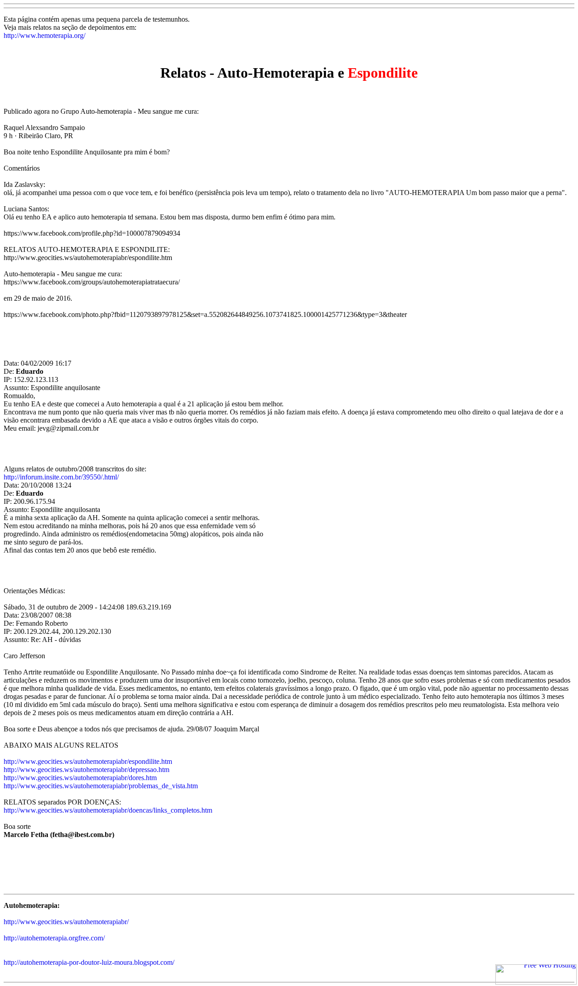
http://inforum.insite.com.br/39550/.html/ (61, 477)
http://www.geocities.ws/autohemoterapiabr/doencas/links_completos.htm (108, 810)
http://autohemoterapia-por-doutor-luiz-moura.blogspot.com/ (89, 962)
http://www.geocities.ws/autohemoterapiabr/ (66, 922)
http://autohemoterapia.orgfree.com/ (54, 938)
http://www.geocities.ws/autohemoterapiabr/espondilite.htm (88, 761)
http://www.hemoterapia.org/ (44, 35)
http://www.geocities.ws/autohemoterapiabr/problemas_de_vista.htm (101, 786)
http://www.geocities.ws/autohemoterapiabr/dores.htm (80, 777)
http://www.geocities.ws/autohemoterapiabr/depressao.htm (86, 769)
